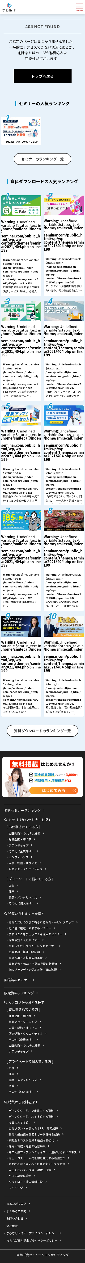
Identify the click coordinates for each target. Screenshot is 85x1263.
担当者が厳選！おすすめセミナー (30, 928)
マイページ (16, 1188)
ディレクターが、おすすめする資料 (31, 1116)
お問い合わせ (14, 1218)
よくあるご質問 (16, 1211)
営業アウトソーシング (23, 1022)
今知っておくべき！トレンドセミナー (33, 946)
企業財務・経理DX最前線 (25, 952)
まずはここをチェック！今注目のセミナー (36, 934)
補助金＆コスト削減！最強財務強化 (31, 1140)
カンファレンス (19, 857)
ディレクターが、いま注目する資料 (31, 1111)
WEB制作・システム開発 (24, 833)
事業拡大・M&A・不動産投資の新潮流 (33, 964)
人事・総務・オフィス (23, 863)
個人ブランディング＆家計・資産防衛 (33, 970)
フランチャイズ (19, 845)
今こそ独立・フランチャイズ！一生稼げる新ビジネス (43, 1152)
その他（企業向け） (21, 851)
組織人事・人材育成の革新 (26, 958)
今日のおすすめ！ (20, 1122)
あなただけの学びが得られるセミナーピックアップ (41, 922)
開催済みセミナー (17, 979)
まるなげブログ (16, 1204)
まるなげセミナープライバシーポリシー (31, 1233)
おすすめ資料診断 (20, 1176)
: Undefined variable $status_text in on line (21, 257)
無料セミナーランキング (22, 810)
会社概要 (12, 1226)
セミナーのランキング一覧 (42, 158)
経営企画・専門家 (20, 839)
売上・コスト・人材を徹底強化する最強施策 (37, 1158)
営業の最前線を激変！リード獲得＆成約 (34, 1134)
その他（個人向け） (21, 903)
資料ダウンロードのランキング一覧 (42, 730)
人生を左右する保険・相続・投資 (30, 1170)
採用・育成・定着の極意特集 (27, 1146)
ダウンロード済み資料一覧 (26, 1182)
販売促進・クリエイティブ (25, 869)
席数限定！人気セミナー (24, 940)
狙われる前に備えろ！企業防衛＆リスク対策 (37, 1164)
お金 (11, 885)
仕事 (11, 891)
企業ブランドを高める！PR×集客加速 (33, 1128)
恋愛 (11, 1086)
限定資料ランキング (19, 992)
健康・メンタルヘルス (23, 897)
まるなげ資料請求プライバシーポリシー (31, 1240)
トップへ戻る (42, 76)
